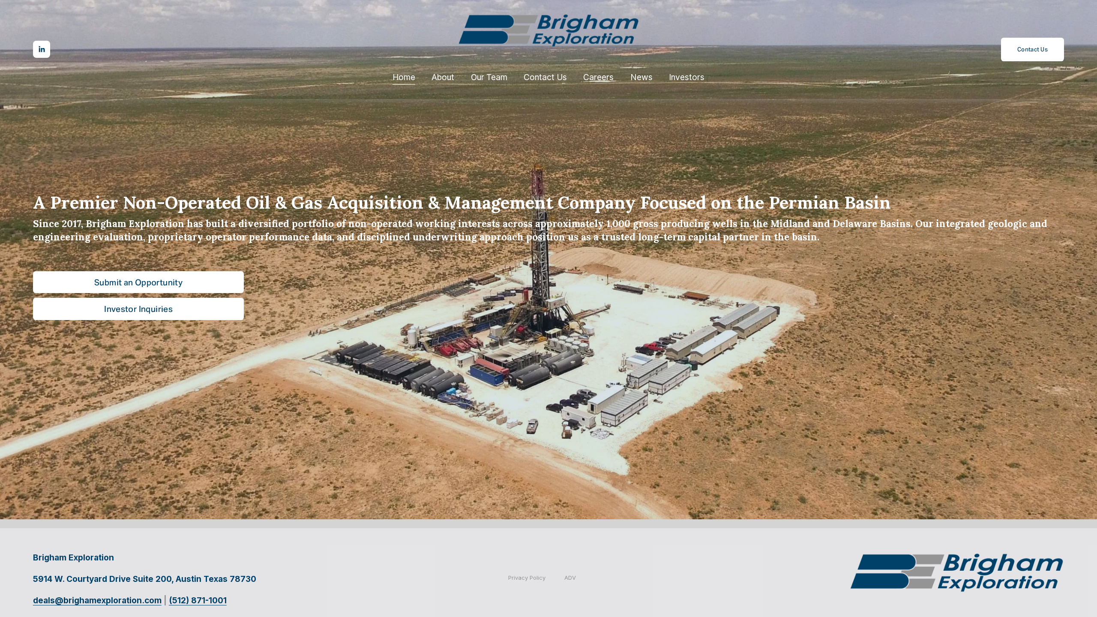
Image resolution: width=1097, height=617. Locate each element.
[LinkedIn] (41, 49)
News (641, 77)
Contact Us (545, 77)
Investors (686, 77)
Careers (598, 77)
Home (404, 77)
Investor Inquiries (138, 309)
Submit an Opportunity (138, 282)
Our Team (489, 77)
